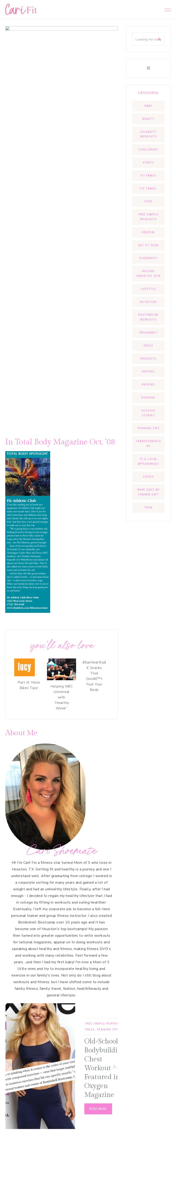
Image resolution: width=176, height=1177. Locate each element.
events (148, 162)
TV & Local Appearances (148, 461)
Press (90, 1029)
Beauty (148, 118)
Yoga (148, 507)
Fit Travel (148, 188)
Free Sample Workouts (104, 1023)
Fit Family (148, 175)
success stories (148, 413)
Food (148, 201)
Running (148, 397)
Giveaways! (148, 258)
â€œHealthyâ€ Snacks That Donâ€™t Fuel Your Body (94, 676)
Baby (148, 105)
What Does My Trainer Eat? (148, 492)
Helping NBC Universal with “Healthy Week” (61, 697)
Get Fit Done (148, 245)
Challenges (148, 149)
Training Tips (108, 1029)
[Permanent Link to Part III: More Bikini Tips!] (24, 675)
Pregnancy (148, 332)
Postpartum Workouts (148, 317)
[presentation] (8, 1066)
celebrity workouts (148, 134)
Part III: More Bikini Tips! (29, 685)
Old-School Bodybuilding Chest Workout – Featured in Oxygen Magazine (104, 1068)
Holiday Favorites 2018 (148, 273)
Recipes (148, 371)
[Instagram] (148, 68)
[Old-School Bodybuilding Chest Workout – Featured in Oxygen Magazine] (40, 1066)
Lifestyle (148, 289)
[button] (168, 8)
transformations (148, 443)
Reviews (148, 384)
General (148, 232)
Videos (148, 476)
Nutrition (148, 302)
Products (148, 358)
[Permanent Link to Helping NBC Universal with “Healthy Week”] (61, 679)
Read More (98, 1109)
